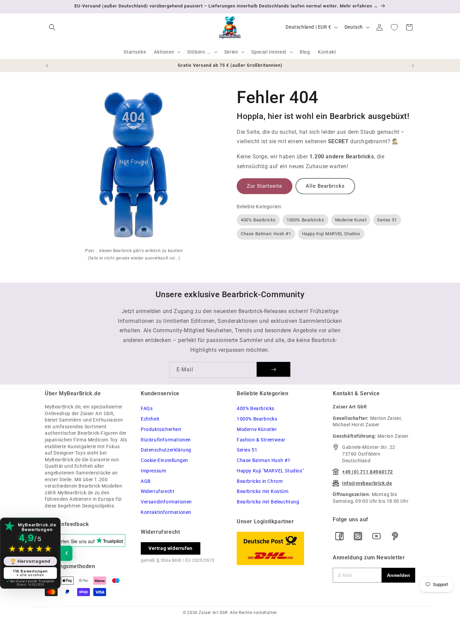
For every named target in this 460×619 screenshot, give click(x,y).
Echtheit (150, 419)
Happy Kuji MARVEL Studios (331, 233)
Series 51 (387, 219)
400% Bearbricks (258, 219)
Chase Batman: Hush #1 (266, 233)
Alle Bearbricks (325, 186)
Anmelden (398, 575)
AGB (146, 481)
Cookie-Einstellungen (164, 460)
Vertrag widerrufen (171, 548)
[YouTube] (376, 536)
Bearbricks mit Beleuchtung (268, 501)
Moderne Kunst (351, 219)
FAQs (147, 408)
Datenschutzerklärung (166, 450)
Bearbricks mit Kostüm (263, 491)
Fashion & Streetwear (261, 439)
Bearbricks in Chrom (260, 481)
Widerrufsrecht (157, 491)
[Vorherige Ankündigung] (47, 65)
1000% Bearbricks (305, 219)
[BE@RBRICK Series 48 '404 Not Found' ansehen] (134, 166)
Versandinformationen (166, 501)
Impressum (153, 470)
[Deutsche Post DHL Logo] (278, 548)
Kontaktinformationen (166, 512)
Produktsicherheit (161, 429)
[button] (52, 27)
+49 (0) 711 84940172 (367, 471)
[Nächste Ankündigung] (412, 65)
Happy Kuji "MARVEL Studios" (270, 470)
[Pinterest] (395, 536)
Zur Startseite (264, 186)
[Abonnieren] (273, 369)
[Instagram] (358, 536)
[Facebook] (339, 536)
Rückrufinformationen (166, 439)
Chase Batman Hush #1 (264, 460)
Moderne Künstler (257, 429)
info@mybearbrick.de (367, 483)
